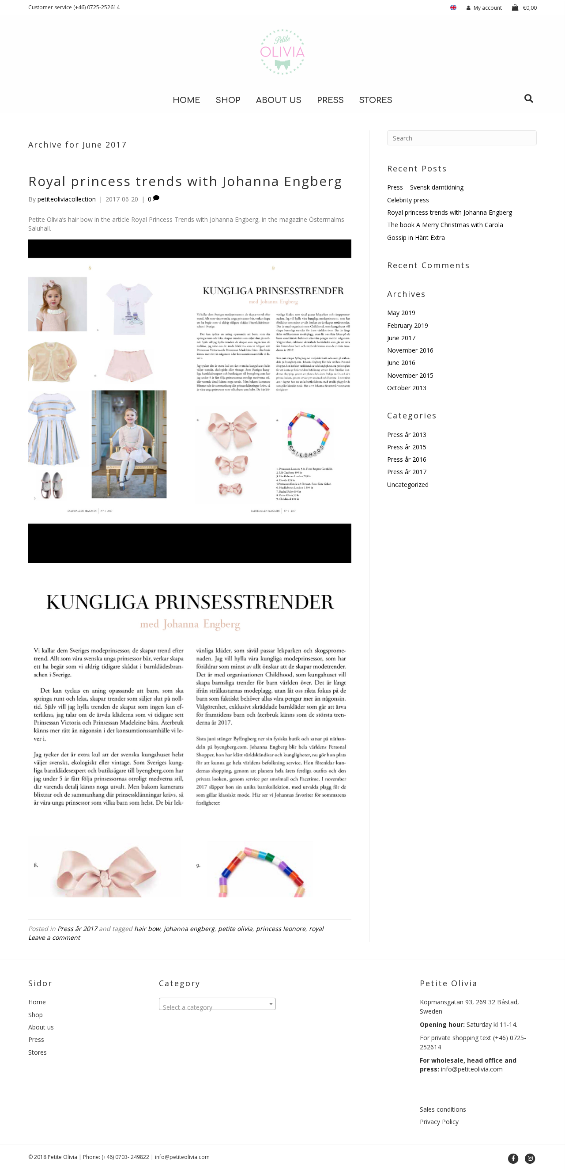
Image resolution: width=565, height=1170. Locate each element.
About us (278, 100)
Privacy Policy (439, 1121)
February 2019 (407, 325)
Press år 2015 (406, 447)
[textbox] (217, 1007)
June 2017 (401, 338)
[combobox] (217, 1004)
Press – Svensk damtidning (425, 187)
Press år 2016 (406, 459)
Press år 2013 (406, 434)
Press (330, 100)
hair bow (147, 928)
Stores (375, 100)
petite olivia (235, 928)
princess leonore (280, 928)
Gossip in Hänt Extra (416, 237)
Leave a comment (54, 937)
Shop (228, 100)
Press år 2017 (77, 928)
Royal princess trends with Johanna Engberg (185, 181)
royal (316, 928)
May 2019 (401, 312)
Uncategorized (408, 484)
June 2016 (401, 362)
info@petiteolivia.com (472, 1069)
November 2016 (410, 350)
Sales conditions (443, 1109)
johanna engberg (189, 928)
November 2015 (410, 375)
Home (186, 100)
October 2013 (406, 388)
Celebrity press (408, 200)
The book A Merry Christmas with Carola (445, 224)
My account (488, 7)
